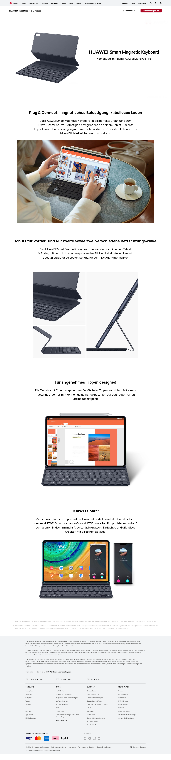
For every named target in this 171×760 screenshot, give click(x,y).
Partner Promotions (124, 711)
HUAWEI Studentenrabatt (64, 694)
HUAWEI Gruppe (123, 701)
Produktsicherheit (92, 721)
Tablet (27, 701)
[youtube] (99, 739)
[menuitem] (39, 691)
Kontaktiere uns (123, 694)
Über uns (120, 691)
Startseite (29, 672)
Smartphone (29, 691)
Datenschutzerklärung (58, 747)
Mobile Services (30, 718)
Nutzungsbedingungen (41, 747)
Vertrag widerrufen (62, 720)
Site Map (28, 747)
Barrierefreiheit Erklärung (126, 718)
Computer (28, 698)
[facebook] (85, 739)
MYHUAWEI (90, 711)
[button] (151, 3)
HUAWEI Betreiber (123, 708)
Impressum (72, 747)
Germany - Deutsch (139, 747)
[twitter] (89, 739)
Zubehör (40, 672)
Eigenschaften (128, 10)
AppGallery (29, 715)
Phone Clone (91, 715)
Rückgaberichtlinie (62, 704)
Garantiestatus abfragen (95, 698)
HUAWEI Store (60, 691)
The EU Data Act (92, 725)
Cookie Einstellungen (104, 747)
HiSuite (89, 708)
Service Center (92, 691)
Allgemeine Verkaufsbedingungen (67, 698)
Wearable (28, 694)
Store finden (60, 711)
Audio (27, 708)
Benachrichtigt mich (151, 11)
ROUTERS (28, 711)
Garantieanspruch (93, 694)
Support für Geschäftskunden (96, 718)
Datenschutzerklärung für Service (97, 704)
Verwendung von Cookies (86, 747)
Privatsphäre (122, 698)
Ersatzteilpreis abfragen (94, 701)
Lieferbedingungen (62, 701)
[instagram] (94, 739)
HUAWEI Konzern (123, 704)
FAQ (57, 708)
